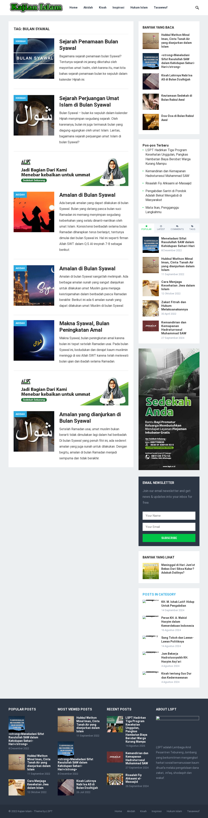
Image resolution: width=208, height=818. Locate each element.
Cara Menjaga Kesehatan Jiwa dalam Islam (178, 285)
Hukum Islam (139, 7)
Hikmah (21, 41)
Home (73, 7)
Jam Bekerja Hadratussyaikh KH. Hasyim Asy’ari (174, 657)
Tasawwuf (160, 7)
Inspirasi (118, 7)
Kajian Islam (25, 811)
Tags (192, 229)
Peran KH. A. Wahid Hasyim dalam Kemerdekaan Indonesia (177, 621)
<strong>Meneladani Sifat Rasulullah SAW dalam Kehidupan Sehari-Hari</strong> (26, 739)
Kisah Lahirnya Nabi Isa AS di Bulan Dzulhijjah (87, 784)
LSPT (49, 811)
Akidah (88, 7)
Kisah (102, 7)
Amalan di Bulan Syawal (87, 195)
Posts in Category (159, 594)
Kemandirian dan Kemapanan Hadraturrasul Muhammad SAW (173, 328)
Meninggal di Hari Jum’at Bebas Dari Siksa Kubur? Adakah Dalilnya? (178, 568)
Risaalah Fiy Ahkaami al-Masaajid (168, 183)
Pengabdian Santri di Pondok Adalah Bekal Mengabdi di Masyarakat (165, 195)
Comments (177, 229)
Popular (146, 229)
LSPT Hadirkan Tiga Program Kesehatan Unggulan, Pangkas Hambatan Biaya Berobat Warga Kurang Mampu (136, 729)
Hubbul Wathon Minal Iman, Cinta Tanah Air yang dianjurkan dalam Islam (178, 264)
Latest (161, 229)
